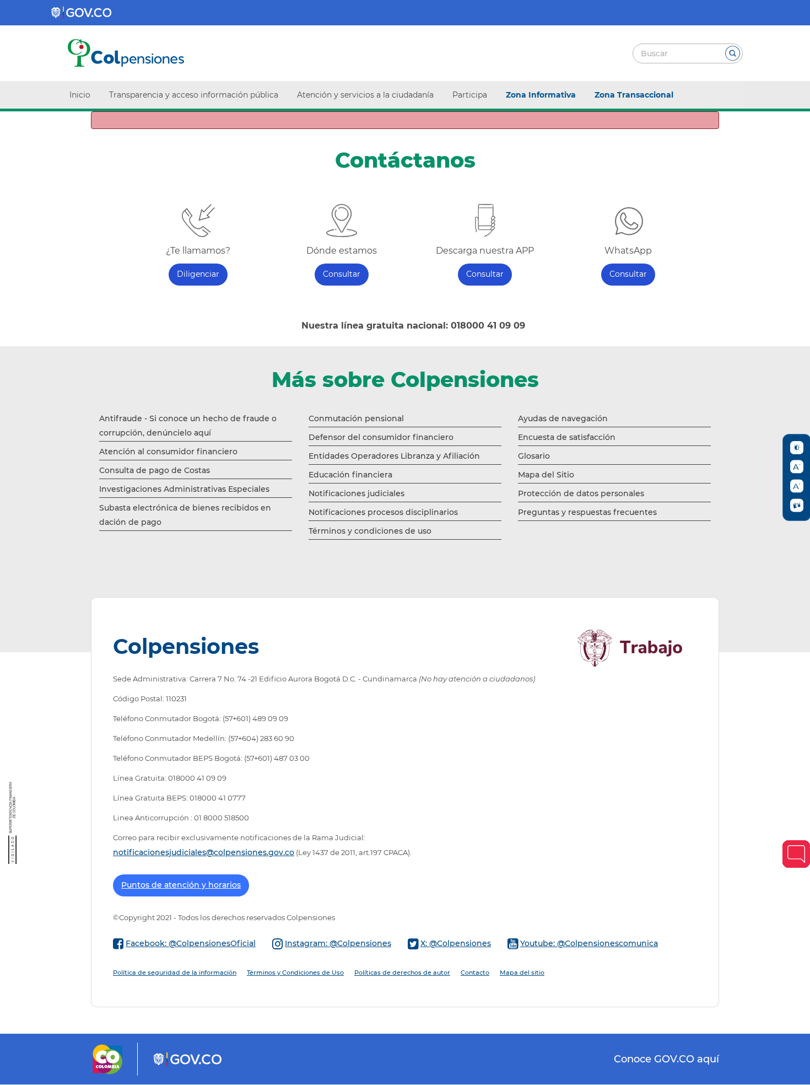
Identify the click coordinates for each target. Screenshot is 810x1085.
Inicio (79, 95)
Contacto (475, 972)
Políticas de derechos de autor (402, 972)
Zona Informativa (541, 95)
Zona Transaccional (634, 95)
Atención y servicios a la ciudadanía (365, 95)
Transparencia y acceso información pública (193, 95)
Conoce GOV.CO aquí (666, 1059)
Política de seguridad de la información (174, 972)
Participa (469, 95)
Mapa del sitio (522, 972)
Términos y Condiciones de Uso (295, 972)
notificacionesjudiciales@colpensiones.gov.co (203, 852)
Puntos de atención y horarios (181, 885)
